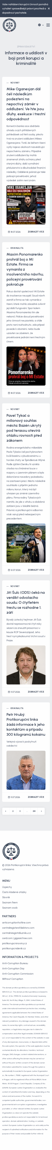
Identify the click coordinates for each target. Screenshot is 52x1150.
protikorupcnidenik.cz (14, 948)
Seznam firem (10, 902)
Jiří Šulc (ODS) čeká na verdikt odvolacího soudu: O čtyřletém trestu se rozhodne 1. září (25, 602)
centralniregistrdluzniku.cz (16, 933)
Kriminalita (17, 248)
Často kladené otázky (14, 892)
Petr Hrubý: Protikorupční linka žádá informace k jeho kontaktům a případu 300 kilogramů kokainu (25, 724)
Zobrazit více (36, 231)
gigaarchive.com (23, 938)
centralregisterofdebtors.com (18, 927)
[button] (40, 25)
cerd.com (7, 938)
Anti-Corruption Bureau (15, 963)
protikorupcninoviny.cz (14, 943)
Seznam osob (9, 907)
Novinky (15, 83)
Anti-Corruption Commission (18, 973)
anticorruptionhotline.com (16, 922)
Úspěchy (7, 887)
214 (34, 811)
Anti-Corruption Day (13, 968)
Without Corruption (12, 978)
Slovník (6, 897)
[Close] (48, 8)
